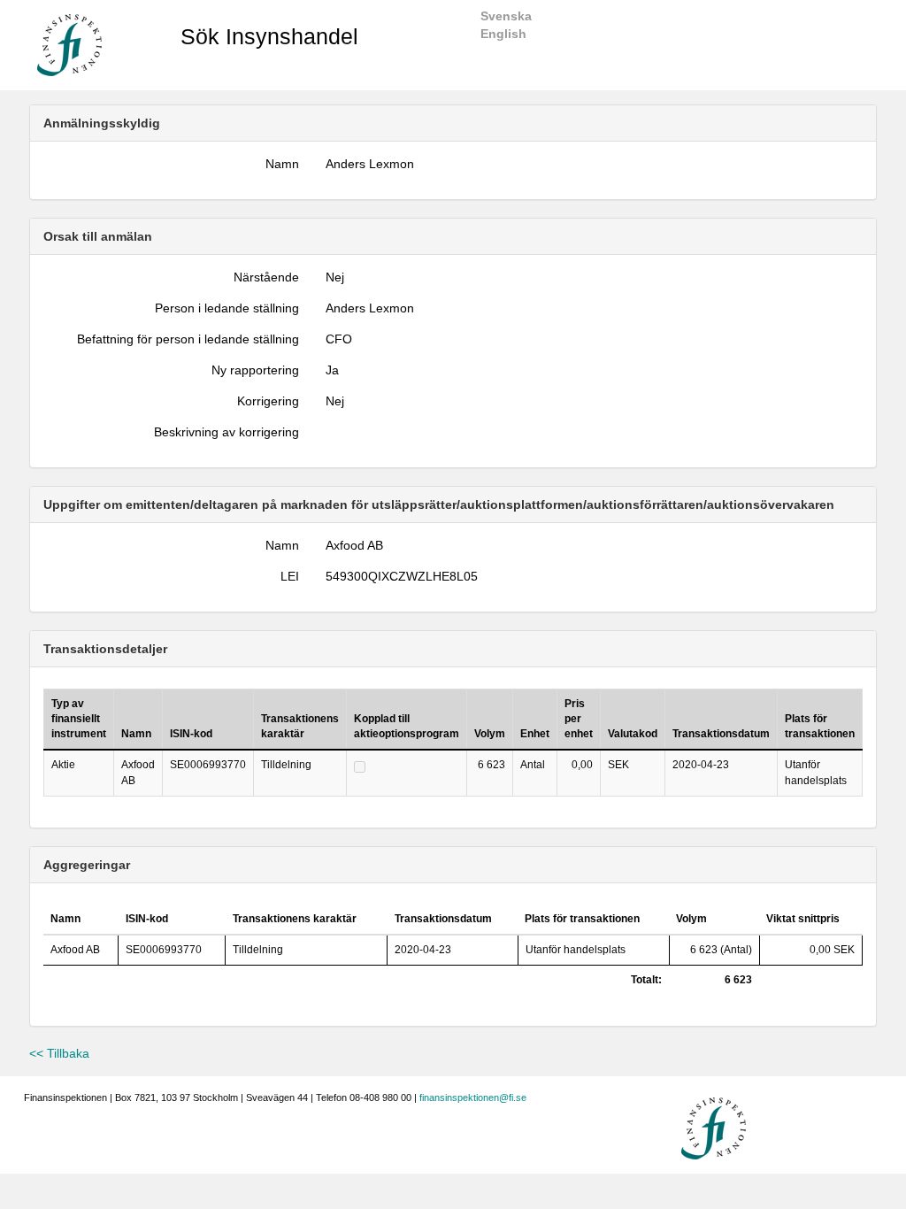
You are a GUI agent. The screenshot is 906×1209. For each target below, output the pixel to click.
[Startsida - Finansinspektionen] (69, 44)
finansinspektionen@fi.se (472, 1097)
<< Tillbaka (59, 1053)
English (503, 34)
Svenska (506, 16)
